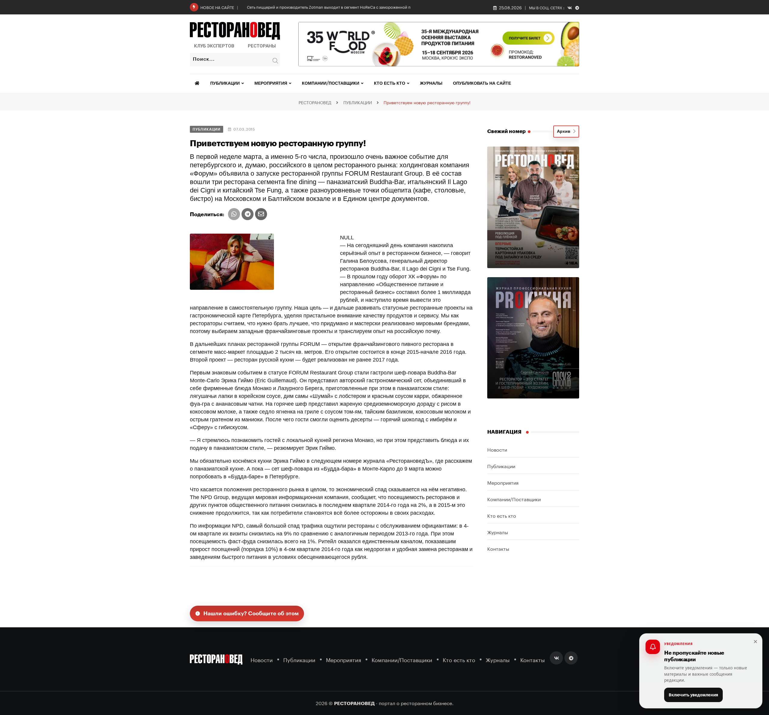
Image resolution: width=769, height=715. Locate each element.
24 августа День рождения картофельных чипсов (293, 7)
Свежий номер (506, 131)
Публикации (225, 83)
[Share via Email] (261, 214)
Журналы (431, 83)
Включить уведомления (693, 695)
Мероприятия (270, 83)
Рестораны (262, 46)
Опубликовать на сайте (482, 83)
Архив (565, 131)
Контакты (498, 548)
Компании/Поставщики (330, 83)
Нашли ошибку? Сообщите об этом (251, 613)
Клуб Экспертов (214, 46)
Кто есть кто (389, 83)
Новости (497, 449)
